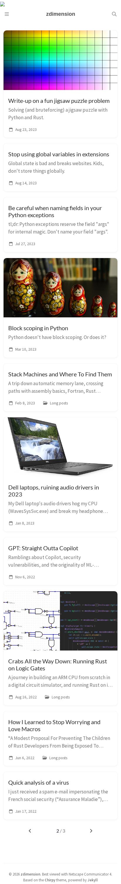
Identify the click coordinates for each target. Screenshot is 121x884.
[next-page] (91, 831)
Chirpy (50, 880)
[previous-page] (30, 831)
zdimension (30, 874)
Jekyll (93, 880)
